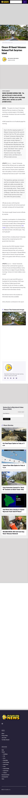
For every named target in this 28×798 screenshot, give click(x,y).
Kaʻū (4, 758)
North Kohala (6, 762)
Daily (3, 750)
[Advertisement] (14, 14)
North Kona (5, 764)
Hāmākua (5, 754)
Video (3, 779)
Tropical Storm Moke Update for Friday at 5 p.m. (14, 466)
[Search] (25, 1)
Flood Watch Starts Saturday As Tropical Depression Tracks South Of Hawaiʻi (13, 510)
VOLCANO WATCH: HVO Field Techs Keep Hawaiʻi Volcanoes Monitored (13, 533)
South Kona (5, 770)
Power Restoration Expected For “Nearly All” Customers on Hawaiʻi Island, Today (13, 488)
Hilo (4, 756)
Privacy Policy (5, 735)
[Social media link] (5, 378)
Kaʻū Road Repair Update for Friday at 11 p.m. (14, 444)
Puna (4, 766)
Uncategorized (5, 776)
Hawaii (3, 752)
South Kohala (6, 768)
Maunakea (5, 760)
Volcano (5, 772)
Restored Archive (5, 774)
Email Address (6, 413)
